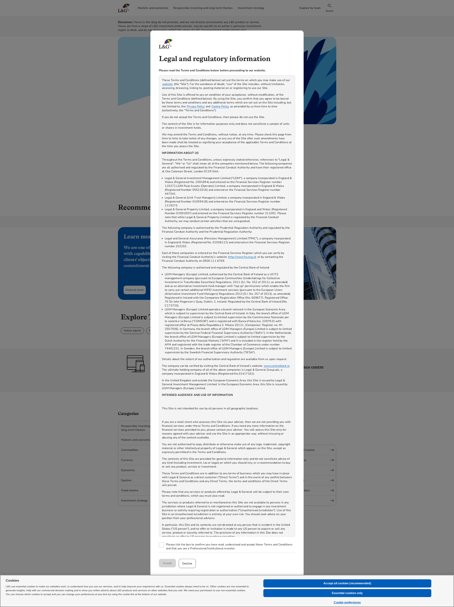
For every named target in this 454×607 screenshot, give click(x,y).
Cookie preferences (347, 602)
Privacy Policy (196, 106)
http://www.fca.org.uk (242, 257)
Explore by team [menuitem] (310, 8)
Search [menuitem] (329, 11)
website (167, 84)
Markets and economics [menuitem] (153, 8)
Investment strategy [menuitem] (251, 8)
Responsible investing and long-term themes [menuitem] (203, 8)
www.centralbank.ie (277, 366)
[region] (227, 306)
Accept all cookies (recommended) (347, 583)
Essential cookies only (347, 593)
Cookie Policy (220, 106)
